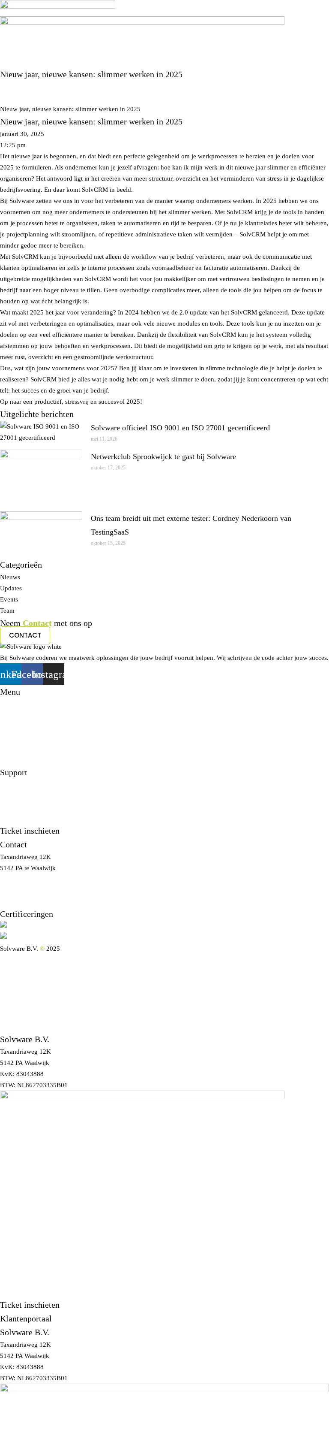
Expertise (12, 993)
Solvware (12, 86)
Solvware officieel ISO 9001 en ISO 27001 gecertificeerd (180, 427)
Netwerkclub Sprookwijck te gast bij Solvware (163, 456)
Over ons (12, 970)
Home (8, 959)
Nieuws (10, 97)
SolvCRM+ (15, 1004)
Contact (10, 1026)
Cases (7, 982)
